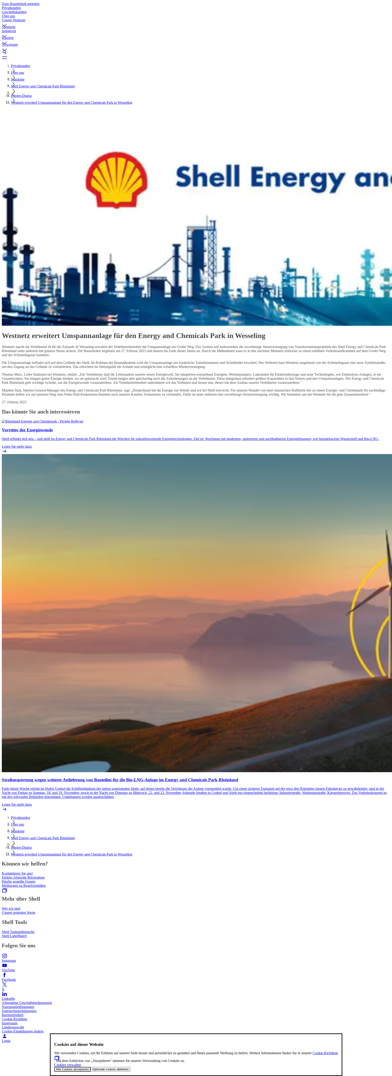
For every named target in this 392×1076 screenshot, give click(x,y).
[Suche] (196, 52)
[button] (196, 21)
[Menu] (196, 57)
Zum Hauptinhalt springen (20, 4)
